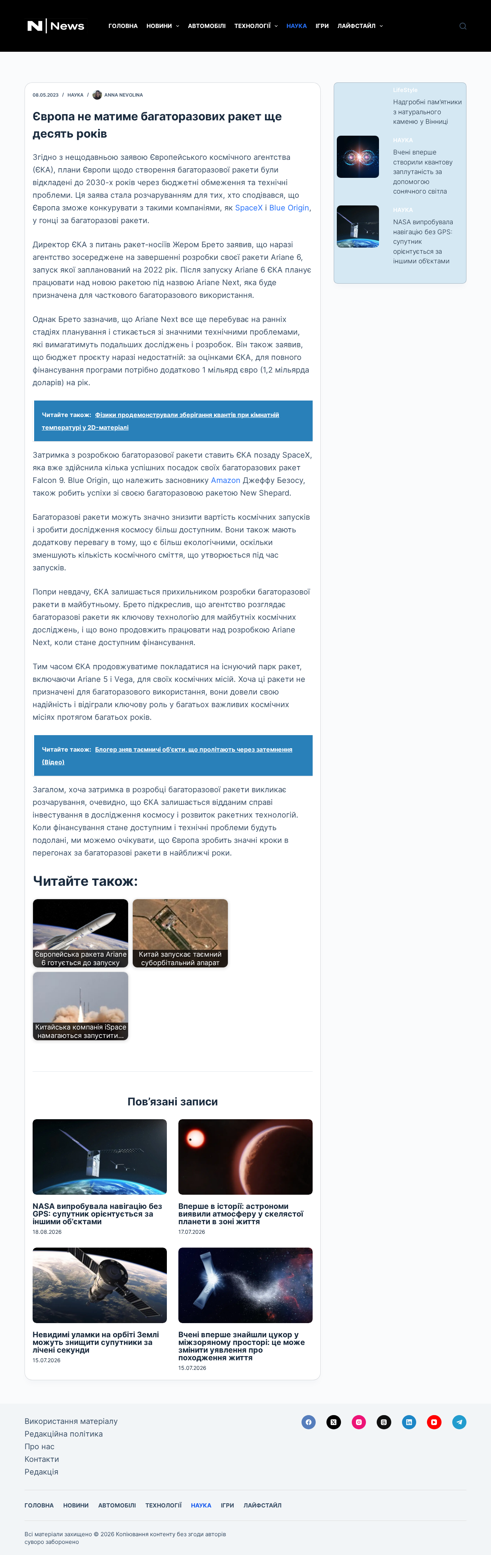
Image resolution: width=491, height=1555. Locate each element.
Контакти (42, 1459)
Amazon (226, 480)
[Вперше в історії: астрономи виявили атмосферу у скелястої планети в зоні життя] (245, 1157)
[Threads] (384, 1422)
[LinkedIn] (409, 1422)
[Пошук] (463, 26)
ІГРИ (322, 26)
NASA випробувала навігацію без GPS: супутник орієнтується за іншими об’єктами (97, 1214)
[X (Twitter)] (333, 1422)
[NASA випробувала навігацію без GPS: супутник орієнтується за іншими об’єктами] (100, 1157)
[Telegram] (459, 1422)
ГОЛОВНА (123, 26)
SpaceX (249, 207)
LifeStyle (405, 90)
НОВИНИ (159, 26)
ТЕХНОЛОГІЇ (252, 26)
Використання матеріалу (71, 1421)
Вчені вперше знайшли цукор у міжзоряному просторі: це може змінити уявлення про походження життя (241, 1346)
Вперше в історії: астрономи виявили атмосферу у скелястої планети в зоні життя (240, 1214)
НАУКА (297, 26)
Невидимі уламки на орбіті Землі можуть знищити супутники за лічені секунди (96, 1342)
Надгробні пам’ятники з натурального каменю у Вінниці (427, 111)
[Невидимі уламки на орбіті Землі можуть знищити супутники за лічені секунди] (100, 1285)
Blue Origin (289, 207)
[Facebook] (309, 1422)
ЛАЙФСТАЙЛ (357, 26)
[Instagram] (359, 1422)
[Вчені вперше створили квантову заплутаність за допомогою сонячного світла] (358, 157)
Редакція (41, 1471)
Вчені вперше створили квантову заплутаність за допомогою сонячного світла (423, 171)
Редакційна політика (64, 1433)
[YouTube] (434, 1422)
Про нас (39, 1446)
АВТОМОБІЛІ (207, 26)
